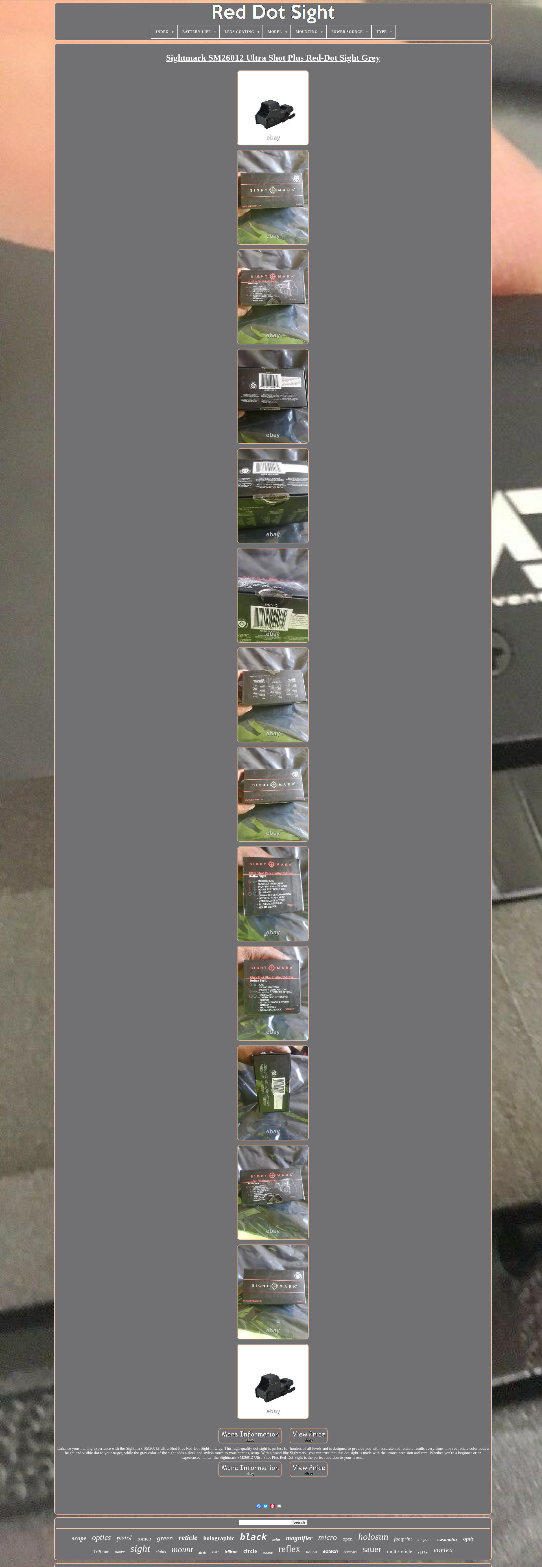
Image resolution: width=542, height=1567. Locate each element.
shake (215, 1552)
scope (79, 1538)
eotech (330, 1551)
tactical (311, 1552)
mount (182, 1549)
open (348, 1539)
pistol (124, 1538)
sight (140, 1548)
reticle (188, 1537)
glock (202, 1552)
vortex (443, 1550)
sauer (371, 1549)
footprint (403, 1539)
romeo (144, 1539)
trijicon (231, 1551)
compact (350, 1552)
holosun (373, 1536)
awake (120, 1552)
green (165, 1538)
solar (276, 1539)
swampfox (447, 1539)
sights (161, 1552)
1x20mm (268, 1552)
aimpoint (425, 1539)
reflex (289, 1549)
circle (250, 1551)
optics (101, 1537)
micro (327, 1537)
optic (468, 1539)
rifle (423, 1552)
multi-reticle (399, 1551)
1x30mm (101, 1551)
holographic (218, 1538)
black (253, 1537)
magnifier (299, 1538)
